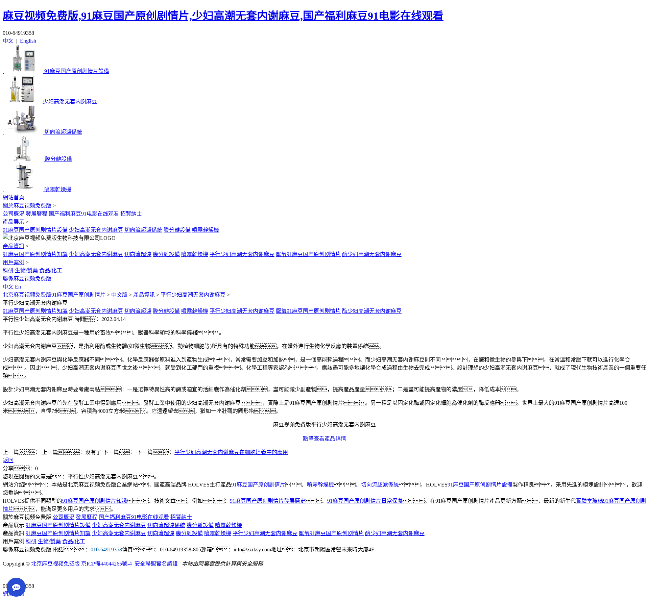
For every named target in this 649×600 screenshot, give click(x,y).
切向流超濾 (137, 254)
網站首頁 (13, 197)
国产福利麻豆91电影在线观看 (84, 214)
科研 (8, 270)
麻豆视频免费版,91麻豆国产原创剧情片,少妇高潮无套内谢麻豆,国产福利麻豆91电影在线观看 (223, 16)
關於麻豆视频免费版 (27, 205)
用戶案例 (13, 262)
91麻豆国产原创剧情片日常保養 (365, 501)
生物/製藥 (26, 270)
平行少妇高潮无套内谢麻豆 (242, 254)
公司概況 (13, 214)
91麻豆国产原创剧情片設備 (35, 230)
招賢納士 (131, 214)
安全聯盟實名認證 (156, 564)
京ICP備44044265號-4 (106, 564)
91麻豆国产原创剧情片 (258, 485)
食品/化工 (50, 270)
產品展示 (13, 222)
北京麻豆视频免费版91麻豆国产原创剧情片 (54, 295)
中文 (8, 41)
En (18, 287)
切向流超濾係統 (143, 230)
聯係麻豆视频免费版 (27, 278)
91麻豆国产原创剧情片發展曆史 (268, 501)
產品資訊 (13, 246)
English (28, 41)
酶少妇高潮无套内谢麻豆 (372, 254)
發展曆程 (36, 214)
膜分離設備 (177, 230)
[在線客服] (10, 575)
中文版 (119, 295)
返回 (8, 460)
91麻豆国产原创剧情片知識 (35, 254)
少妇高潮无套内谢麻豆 (96, 230)
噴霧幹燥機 (205, 230)
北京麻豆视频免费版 (55, 564)
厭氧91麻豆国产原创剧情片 (308, 254)
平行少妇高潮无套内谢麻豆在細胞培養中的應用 (231, 452)
